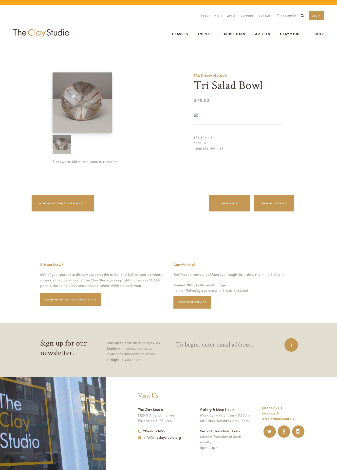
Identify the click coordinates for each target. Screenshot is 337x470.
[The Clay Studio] (41, 28)
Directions (270, 408)
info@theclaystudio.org (162, 437)
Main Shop (229, 203)
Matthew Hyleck (210, 75)
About (205, 15)
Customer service (192, 302)
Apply (231, 15)
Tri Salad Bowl (7, 52)
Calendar (288, 15)
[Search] (302, 15)
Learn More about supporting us (70, 299)
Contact (265, 15)
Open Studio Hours (277, 419)
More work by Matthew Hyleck (62, 203)
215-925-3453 (154, 430)
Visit (218, 15)
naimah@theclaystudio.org (195, 290)
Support (247, 15)
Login (316, 15)
